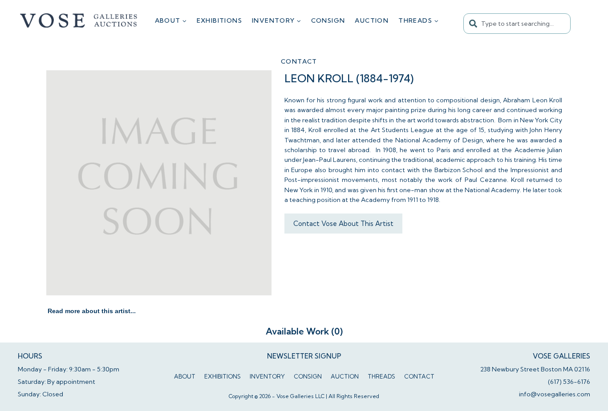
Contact (299, 61)
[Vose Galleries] (79, 20)
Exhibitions (219, 20)
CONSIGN (328, 20)
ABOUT (184, 376)
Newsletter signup (304, 356)
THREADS (381, 376)
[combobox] (517, 23)
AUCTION (372, 20)
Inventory (267, 376)
